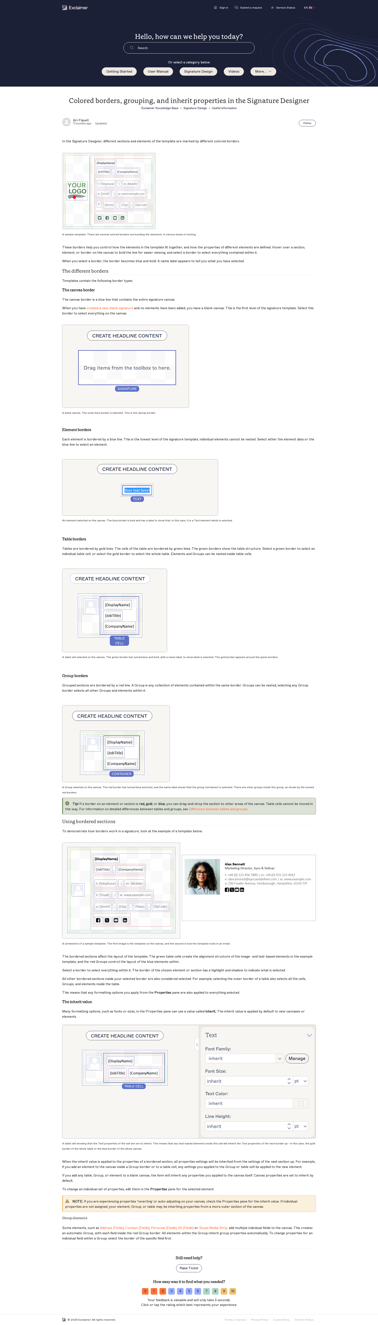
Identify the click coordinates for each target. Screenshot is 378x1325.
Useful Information (224, 108)
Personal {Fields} (164, 1228)
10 (232, 1291)
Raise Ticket (189, 1268)
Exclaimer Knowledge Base (159, 108)
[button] (221, 7)
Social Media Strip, (213, 1228)
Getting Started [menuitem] (119, 71)
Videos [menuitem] (233, 71)
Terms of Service (235, 1319)
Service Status (304, 1319)
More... (260, 71)
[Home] (75, 7)
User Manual (158, 71)
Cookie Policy (281, 1319)
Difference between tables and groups (218, 809)
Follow (307, 123)
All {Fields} (186, 1228)
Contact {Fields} (137, 1228)
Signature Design (198, 71)
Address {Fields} (112, 1228)
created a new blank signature (110, 308)
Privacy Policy (259, 1319)
